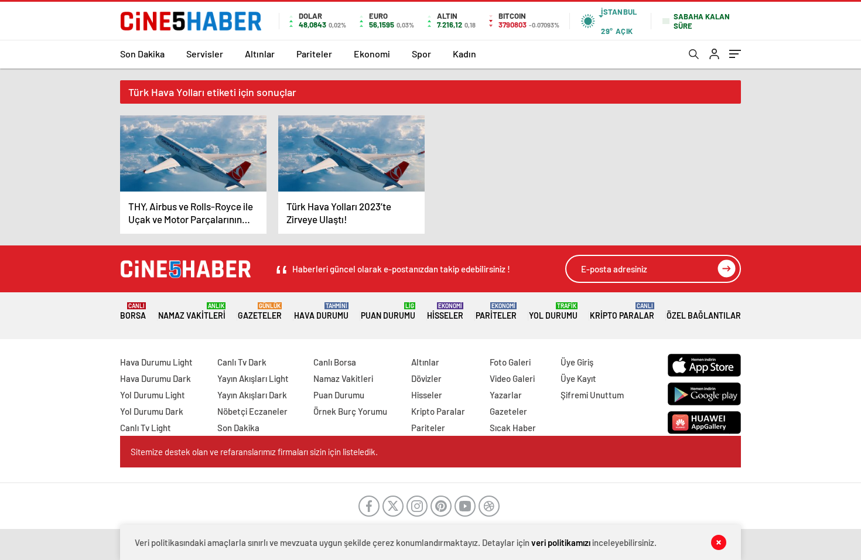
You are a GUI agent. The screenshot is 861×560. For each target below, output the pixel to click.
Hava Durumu (321, 311)
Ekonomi (372, 53)
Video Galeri (512, 378)
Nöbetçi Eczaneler (252, 411)
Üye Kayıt (578, 378)
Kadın (464, 53)
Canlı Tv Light (145, 427)
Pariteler (314, 53)
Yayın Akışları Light (253, 378)
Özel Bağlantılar (704, 315)
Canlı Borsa (334, 362)
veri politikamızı (560, 542)
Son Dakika (142, 53)
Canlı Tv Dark (241, 362)
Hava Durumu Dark (155, 378)
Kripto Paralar (622, 311)
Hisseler (445, 311)
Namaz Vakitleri (192, 311)
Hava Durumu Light (156, 362)
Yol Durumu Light (152, 395)
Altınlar (260, 53)
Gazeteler (260, 311)
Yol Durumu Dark (151, 411)
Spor (421, 53)
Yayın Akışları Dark (252, 395)
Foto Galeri (510, 362)
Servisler (204, 53)
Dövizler (426, 378)
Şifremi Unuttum (592, 395)
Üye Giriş (577, 362)
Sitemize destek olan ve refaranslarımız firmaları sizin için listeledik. (254, 451)
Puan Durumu (388, 311)
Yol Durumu (553, 311)
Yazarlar (506, 395)
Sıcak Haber (513, 427)
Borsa (133, 311)
